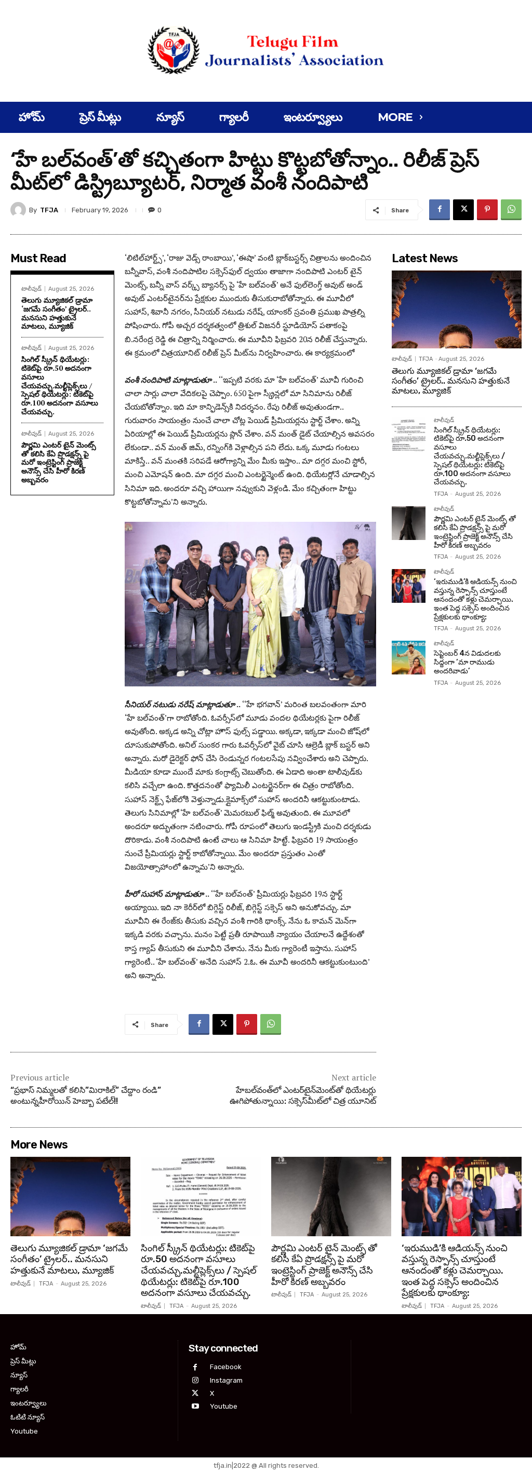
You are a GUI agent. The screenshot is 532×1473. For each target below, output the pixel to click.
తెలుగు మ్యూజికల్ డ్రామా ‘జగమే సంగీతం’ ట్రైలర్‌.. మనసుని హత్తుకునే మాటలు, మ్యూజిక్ (56, 313)
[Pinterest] (487, 209)
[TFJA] (19, 210)
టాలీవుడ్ (31, 289)
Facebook (226, 1367)
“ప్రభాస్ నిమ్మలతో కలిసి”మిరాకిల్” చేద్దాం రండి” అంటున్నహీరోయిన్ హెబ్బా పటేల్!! (85, 1095)
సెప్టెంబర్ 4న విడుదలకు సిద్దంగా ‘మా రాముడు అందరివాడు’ (467, 662)
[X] (463, 209)
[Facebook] (439, 209)
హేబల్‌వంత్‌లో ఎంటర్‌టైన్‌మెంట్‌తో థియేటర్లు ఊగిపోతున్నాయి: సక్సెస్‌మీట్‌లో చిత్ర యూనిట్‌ (303, 1095)
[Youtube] (195, 1406)
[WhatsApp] (511, 209)
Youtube (223, 1406)
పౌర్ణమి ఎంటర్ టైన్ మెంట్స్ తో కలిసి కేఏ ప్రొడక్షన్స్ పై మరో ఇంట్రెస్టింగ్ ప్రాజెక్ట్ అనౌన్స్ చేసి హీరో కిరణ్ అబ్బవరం (58, 462)
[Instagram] (195, 1380)
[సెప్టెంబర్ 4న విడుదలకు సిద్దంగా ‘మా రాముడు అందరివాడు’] (408, 657)
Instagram (226, 1380)
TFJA (49, 210)
